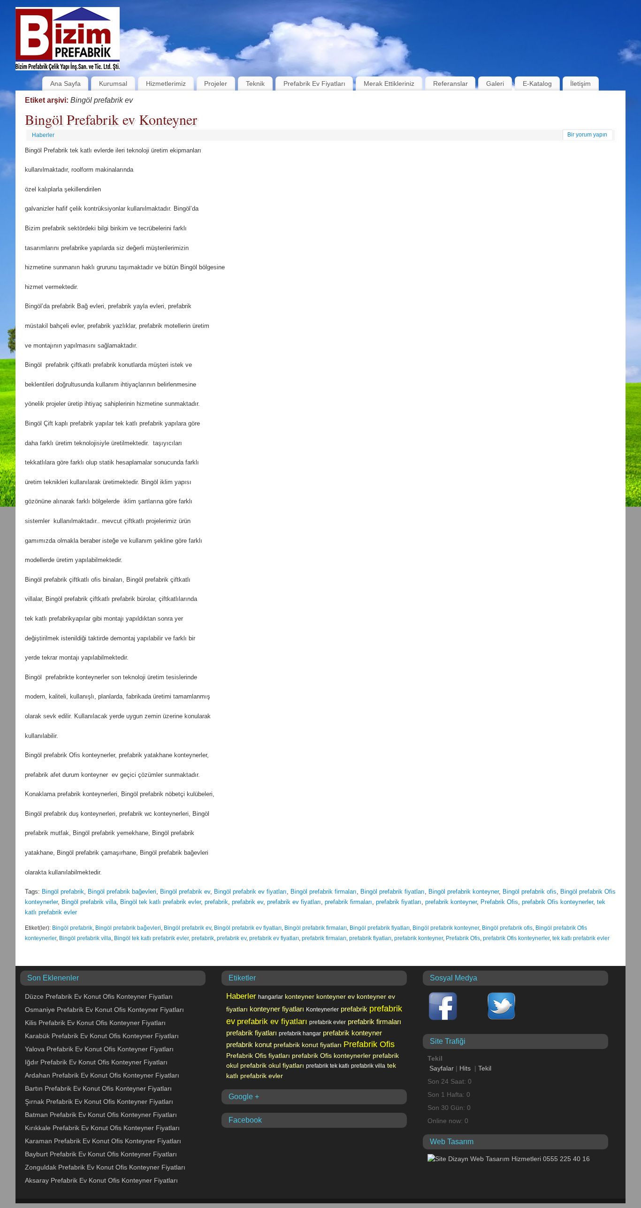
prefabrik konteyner (451, 901)
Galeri (495, 83)
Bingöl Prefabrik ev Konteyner (111, 119)
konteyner (299, 996)
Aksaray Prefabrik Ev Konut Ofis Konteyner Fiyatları (101, 1180)
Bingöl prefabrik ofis (530, 891)
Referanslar (450, 83)
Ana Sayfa (65, 83)
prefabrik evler (327, 1022)
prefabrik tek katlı (327, 1066)
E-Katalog (537, 83)
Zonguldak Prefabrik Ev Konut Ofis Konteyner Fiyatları (105, 1167)
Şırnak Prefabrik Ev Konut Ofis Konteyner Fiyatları (99, 1101)
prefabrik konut (249, 1044)
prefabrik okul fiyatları (272, 1065)
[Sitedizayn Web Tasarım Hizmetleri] (508, 1158)
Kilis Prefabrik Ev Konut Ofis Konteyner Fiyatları (95, 1022)
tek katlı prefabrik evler (581, 938)
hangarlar (270, 997)
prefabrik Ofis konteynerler (557, 901)
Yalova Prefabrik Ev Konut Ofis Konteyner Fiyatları (99, 1049)
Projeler (215, 83)
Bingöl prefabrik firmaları (323, 891)
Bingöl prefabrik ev (185, 891)
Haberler (43, 135)
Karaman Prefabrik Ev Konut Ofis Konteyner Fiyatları (103, 1141)
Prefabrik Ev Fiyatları (314, 83)
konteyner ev (335, 996)
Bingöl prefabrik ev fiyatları (250, 891)
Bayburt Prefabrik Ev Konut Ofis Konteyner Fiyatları (101, 1154)
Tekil (484, 1068)
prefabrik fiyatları (398, 901)
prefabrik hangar (300, 1033)
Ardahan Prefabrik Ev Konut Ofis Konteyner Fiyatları (102, 1075)
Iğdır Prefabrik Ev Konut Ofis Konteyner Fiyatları (96, 1062)
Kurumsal (113, 83)
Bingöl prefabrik (63, 891)
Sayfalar (441, 1068)
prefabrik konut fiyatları (308, 1044)
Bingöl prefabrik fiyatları (392, 891)
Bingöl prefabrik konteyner (463, 891)
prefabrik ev (247, 901)
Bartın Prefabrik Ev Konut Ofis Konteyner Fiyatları (98, 1088)
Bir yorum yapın (587, 134)
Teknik (255, 83)
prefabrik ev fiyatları (294, 901)
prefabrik (216, 901)
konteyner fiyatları (277, 1009)
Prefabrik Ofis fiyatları (258, 1055)
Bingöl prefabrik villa (88, 901)
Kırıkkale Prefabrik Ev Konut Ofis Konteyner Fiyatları (102, 1128)
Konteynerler (322, 1009)
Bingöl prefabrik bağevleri (122, 891)
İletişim (580, 83)
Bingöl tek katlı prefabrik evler (160, 901)
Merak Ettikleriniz (389, 83)
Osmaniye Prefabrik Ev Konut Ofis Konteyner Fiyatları (104, 1009)
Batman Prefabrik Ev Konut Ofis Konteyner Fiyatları (101, 1114)
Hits (466, 1068)
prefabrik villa (368, 1066)
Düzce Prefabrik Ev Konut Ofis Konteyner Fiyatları (99, 996)
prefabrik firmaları (348, 901)
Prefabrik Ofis (499, 901)
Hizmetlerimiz (166, 83)
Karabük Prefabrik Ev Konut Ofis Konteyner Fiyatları (102, 1036)
